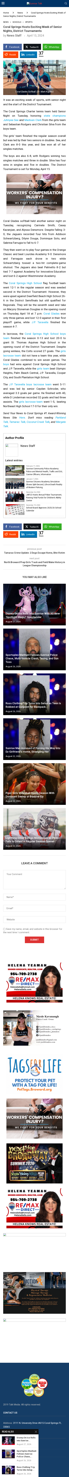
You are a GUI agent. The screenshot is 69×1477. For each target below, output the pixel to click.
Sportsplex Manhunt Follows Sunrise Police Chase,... (26, 1454)
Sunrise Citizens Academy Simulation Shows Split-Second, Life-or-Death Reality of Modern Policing (44, 485)
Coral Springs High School (25, 283)
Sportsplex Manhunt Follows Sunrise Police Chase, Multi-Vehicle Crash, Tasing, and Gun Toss (32, 658)
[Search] (65, 3)
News (20, 13)
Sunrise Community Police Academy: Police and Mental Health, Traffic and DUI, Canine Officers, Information (44, 472)
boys (6, 364)
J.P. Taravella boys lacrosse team (30, 384)
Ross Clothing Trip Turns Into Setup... (26, 1468)
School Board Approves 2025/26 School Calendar (43, 509)
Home (6, 13)
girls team (43, 368)
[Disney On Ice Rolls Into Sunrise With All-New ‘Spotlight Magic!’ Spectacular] (34, 604)
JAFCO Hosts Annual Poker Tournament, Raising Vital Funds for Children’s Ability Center (44, 498)
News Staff (14, 35)
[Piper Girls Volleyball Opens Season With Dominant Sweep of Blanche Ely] (34, 784)
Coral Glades (51, 313)
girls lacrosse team (30, 401)
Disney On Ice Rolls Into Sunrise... (26, 1439)
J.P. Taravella (40, 322)
